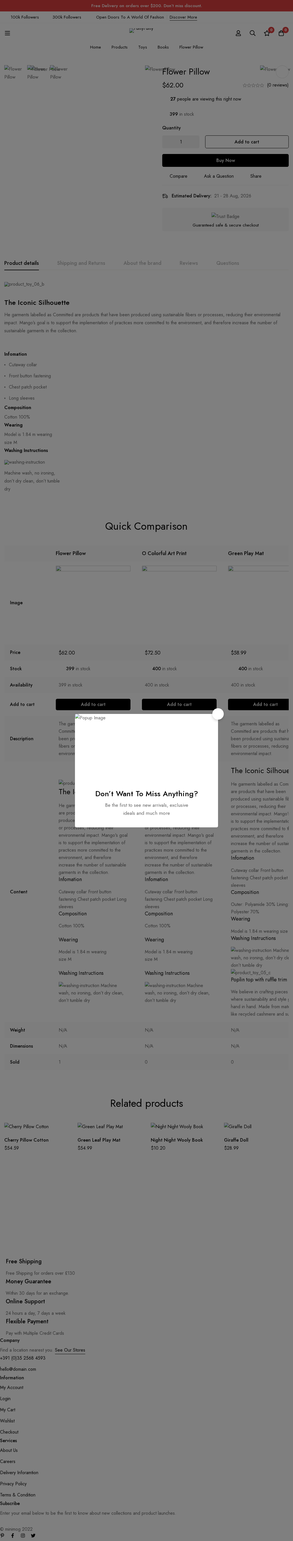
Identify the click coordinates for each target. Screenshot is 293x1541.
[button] (218, 714)
